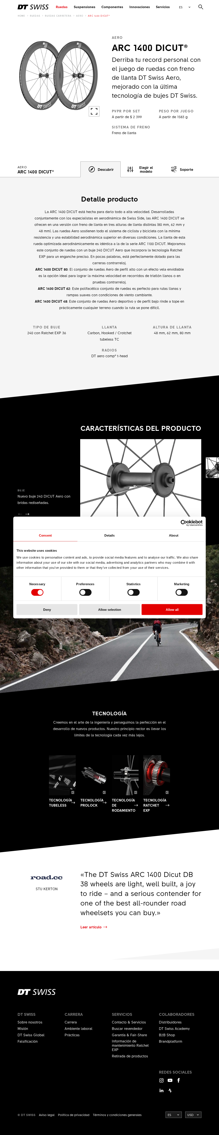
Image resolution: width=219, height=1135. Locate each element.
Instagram (161, 1082)
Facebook (178, 1082)
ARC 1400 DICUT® (99, 15)
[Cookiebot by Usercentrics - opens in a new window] (184, 523)
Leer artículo (91, 927)
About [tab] (173, 535)
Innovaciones (139, 6)
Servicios (163, 6)
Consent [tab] (45, 535)
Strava (170, 1092)
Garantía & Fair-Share (129, 1034)
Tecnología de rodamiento (123, 805)
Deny (47, 609)
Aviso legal (47, 1115)
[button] (27, 514)
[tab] (100, 169)
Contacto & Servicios (129, 1022)
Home (21, 15)
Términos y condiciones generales (117, 1115)
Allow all (172, 609)
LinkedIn (161, 1092)
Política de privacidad (73, 1115)
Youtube (170, 1082)
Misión (23, 1028)
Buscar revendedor (127, 1028)
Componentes (112, 6)
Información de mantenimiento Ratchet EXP (130, 1045)
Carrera (71, 1022)
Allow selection (109, 609)
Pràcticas (72, 1034)
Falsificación (28, 1041)
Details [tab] (109, 535)
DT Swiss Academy (174, 1028)
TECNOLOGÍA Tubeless (60, 802)
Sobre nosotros (30, 1022)
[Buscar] (201, 7)
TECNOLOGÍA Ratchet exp (154, 805)
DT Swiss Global (31, 1034)
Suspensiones (84, 6)
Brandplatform (170, 1041)
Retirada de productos (130, 1056)
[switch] (85, 592)
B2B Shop (167, 1034)
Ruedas (62, 6)
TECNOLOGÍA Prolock (92, 802)
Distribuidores (170, 1022)
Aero (79, 15)
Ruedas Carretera (58, 15)
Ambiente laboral (78, 1028)
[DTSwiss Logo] (33, 7)
